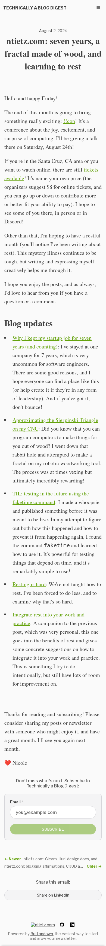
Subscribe (53, 829)
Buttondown (41, 933)
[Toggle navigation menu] (98, 7)
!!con (69, 121)
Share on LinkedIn (53, 895)
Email (16, 802)
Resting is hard (29, 584)
